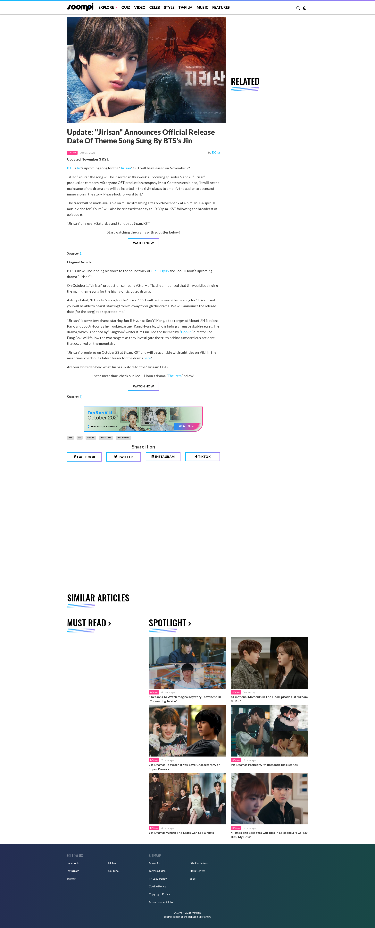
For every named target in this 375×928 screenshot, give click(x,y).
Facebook (86, 457)
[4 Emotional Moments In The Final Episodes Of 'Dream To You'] (269, 663)
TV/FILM (186, 7)
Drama (72, 152)
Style (169, 7)
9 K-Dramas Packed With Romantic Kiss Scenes (264, 764)
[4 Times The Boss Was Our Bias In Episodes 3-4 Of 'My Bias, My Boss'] (269, 798)
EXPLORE (106, 7)
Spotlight (167, 622)
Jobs (193, 878)
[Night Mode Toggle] (304, 9)
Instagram (164, 456)
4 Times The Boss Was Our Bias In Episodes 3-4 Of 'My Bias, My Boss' (269, 835)
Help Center (197, 870)
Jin (79, 168)
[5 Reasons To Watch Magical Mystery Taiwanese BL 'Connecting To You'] (187, 663)
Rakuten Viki (195, 916)
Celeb (154, 7)
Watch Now (143, 243)
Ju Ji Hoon (105, 437)
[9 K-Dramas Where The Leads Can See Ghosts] (187, 798)
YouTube (113, 870)
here (147, 358)
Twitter (125, 457)
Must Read (86, 622)
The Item (175, 376)
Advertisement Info (161, 902)
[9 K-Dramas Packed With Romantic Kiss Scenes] (269, 731)
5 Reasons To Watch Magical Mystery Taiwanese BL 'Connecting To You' (185, 699)
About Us (155, 863)
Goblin (186, 332)
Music (202, 7)
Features (221, 7)
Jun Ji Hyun (160, 271)
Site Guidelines (199, 863)
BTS (70, 168)
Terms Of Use (157, 870)
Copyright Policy (159, 894)
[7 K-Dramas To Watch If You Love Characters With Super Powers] (187, 731)
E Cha (216, 152)
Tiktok (204, 456)
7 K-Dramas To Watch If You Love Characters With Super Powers (184, 767)
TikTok (112, 863)
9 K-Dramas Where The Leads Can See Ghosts (181, 832)
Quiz (125, 7)
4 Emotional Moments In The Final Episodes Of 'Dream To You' (269, 699)
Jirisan (126, 168)
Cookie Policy (157, 886)
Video (139, 7)
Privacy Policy (158, 878)
